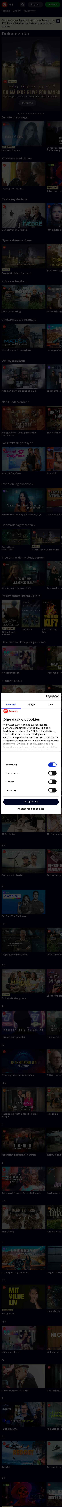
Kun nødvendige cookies (31, 809)
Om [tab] (51, 704)
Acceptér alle (31, 801)
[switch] (52, 773)
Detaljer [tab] (31, 704)
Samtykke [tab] (11, 704)
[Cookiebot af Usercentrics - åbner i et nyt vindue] (46, 697)
